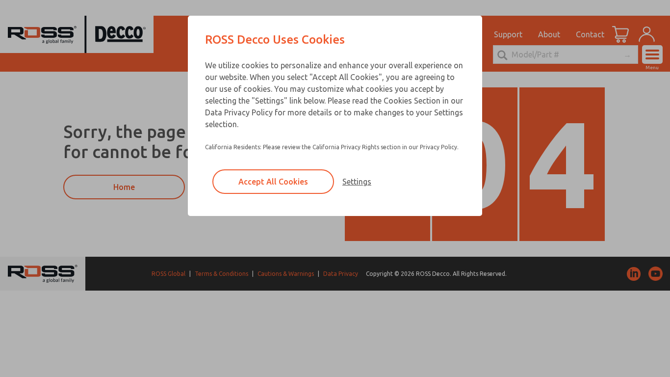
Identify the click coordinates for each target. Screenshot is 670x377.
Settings (356, 181)
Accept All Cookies (273, 181)
